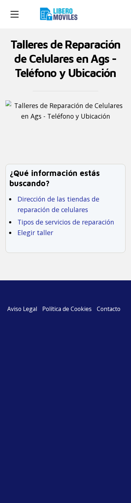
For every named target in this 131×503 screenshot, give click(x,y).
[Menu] (14, 14)
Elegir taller (35, 232)
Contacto (108, 309)
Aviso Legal (22, 309)
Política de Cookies (67, 309)
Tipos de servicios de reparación (65, 222)
